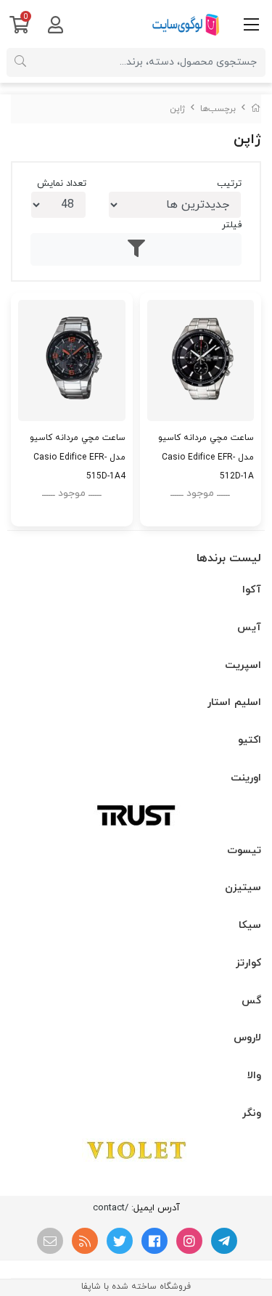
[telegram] (224, 1241)
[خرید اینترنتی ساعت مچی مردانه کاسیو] (201, 361)
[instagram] (189, 1241)
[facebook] (154, 1241)
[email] (50, 1241)
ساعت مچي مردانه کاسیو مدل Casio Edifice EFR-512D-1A (206, 456)
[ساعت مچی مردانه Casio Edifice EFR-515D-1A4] (71, 361)
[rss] (85, 1241)
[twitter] (120, 1241)
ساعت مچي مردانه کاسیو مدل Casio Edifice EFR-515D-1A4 (77, 456)
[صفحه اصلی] (256, 109)
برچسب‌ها (218, 109)
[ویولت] (136, 1150)
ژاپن (177, 109)
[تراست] (136, 814)
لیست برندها (229, 558)
